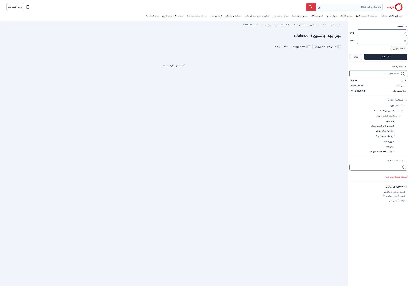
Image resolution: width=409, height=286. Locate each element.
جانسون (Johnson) (251, 25)
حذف (356, 56)
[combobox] (349, 7)
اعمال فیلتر (385, 56)
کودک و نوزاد (327, 25)
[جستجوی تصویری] (319, 7)
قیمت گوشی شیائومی (394, 191)
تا (405, 41)
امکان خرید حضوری (327, 46)
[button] (15, 7)
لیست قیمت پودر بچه (396, 176)
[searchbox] (375, 73)
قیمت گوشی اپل (397, 200)
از (405, 32)
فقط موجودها (299, 46)
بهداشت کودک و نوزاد (283, 25)
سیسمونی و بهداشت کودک (307, 25)
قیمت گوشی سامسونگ (393, 196)
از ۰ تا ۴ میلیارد (398, 48)
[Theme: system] (27, 7)
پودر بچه (267, 25)
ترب (338, 25)
